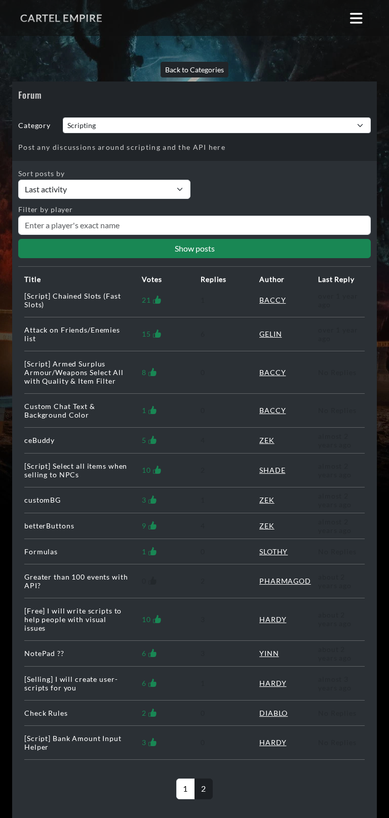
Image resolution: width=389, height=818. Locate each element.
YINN (269, 653)
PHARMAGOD (285, 581)
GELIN (270, 334)
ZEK (267, 440)
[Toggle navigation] (356, 18)
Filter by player (45, 209)
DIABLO (273, 713)
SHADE (272, 470)
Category (34, 125)
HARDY (272, 619)
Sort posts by (41, 173)
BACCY (272, 300)
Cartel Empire (61, 18)
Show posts (195, 248)
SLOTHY (273, 551)
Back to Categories (194, 69)
